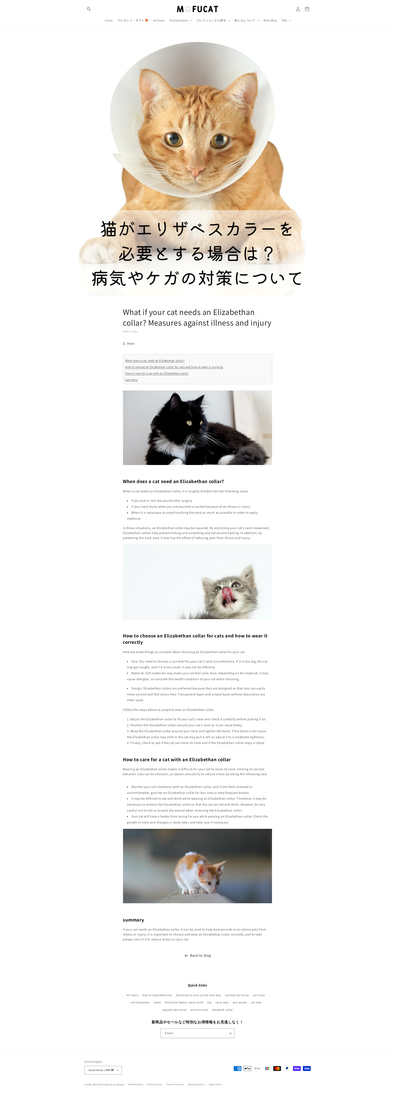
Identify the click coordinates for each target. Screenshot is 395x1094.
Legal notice (215, 1084)
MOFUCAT (98, 1084)
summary (131, 380)
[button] (88, 9)
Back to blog (200, 955)
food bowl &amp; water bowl (184, 1002)
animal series (199, 1010)
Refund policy (136, 1084)
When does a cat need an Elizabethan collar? (155, 360)
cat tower (259, 995)
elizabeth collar (222, 1010)
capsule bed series (174, 1010)
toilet (157, 1002)
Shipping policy (196, 1084)
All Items (132, 995)
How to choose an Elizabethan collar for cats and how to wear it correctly (174, 367)
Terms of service (175, 1084)
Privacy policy (154, 1084)
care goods (239, 1002)
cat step (256, 1002)
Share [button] (131, 343)
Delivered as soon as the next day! (198, 995)
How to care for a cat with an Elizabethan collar (156, 373)
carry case (222, 1002)
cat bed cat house (237, 995)
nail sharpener (140, 1002)
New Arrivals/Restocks (157, 995)
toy (209, 1002)
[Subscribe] (229, 1033)
